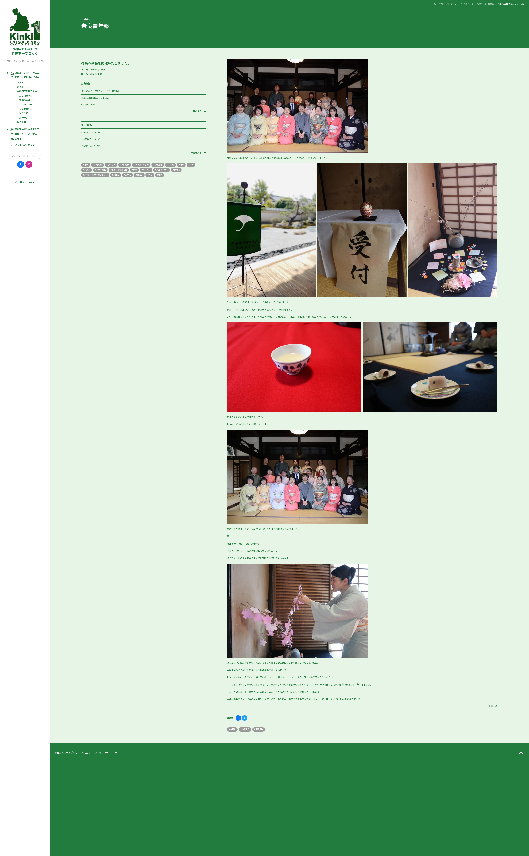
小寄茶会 (111, 165)
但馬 (40, 61)
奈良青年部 (22, 87)
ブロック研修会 (142, 165)
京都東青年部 (26, 95)
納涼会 (116, 175)
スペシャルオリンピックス (95, 175)
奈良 (15, 61)
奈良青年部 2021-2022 (91, 146)
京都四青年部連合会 (27, 91)
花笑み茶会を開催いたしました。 (95, 98)
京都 (21, 61)
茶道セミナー (162, 170)
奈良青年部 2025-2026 (91, 132)
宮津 (28, 61)
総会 (86, 165)
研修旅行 (158, 165)
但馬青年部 (22, 122)
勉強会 (140, 175)
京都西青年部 (26, 100)
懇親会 (177, 170)
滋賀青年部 (22, 82)
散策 (135, 170)
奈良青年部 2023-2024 (91, 139)
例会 (191, 165)
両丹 (34, 61)
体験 (160, 175)
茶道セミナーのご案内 (26, 134)
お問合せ (19, 139)
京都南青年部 (26, 104)
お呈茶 (128, 175)
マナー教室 (101, 170)
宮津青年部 (22, 113)
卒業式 (87, 170)
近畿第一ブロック (25, 52)
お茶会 (171, 165)
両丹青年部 (22, 118)
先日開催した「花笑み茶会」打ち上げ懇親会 (100, 91)
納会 (182, 165)
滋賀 (9, 61)
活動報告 (125, 165)
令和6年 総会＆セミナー (91, 105)
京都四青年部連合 (119, 170)
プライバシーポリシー (26, 144)
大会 (150, 175)
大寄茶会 (98, 165)
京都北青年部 (26, 109)
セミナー (146, 170)
